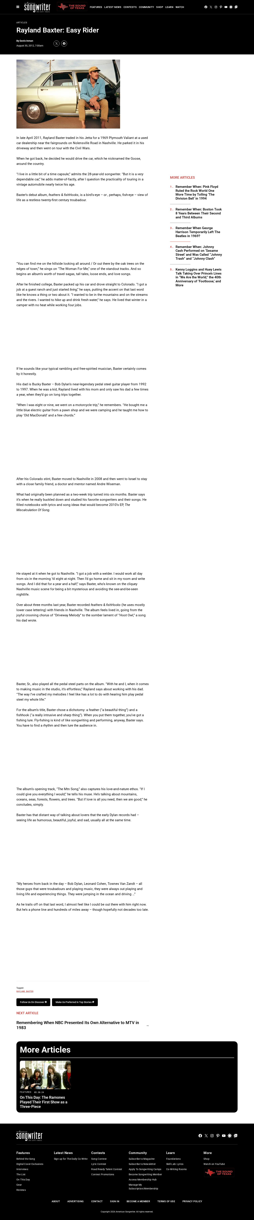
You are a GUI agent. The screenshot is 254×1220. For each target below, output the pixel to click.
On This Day (23, 1179)
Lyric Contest (98, 1164)
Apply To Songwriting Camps (145, 1169)
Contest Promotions (102, 1174)
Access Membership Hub (143, 1179)
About (56, 1201)
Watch (180, 7)
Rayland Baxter (24, 991)
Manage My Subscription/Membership (143, 1186)
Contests (130, 7)
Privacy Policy (192, 1201)
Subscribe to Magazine (142, 1158)
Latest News (112, 7)
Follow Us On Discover (32, 1002)
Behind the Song (25, 1158)
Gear (19, 1184)
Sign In (114, 1201)
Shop (159, 7)
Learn (169, 7)
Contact (97, 1201)
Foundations (173, 1158)
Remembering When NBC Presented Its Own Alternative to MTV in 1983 (77, 1025)
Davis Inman (26, 40)
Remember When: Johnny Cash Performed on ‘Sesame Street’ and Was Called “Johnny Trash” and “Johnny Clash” (199, 253)
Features (96, 7)
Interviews (22, 1169)
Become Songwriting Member (145, 1174)
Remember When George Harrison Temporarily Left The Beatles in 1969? (198, 232)
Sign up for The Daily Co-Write (71, 1158)
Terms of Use (166, 1201)
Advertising (75, 1201)
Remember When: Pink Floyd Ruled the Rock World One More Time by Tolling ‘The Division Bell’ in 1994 (197, 192)
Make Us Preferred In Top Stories (74, 1002)
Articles (21, 22)
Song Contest (99, 1158)
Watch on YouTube (214, 1164)
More (208, 1153)
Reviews (21, 1190)
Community (146, 7)
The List (20, 1174)
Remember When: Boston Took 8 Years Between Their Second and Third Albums (199, 213)
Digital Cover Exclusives (29, 1164)
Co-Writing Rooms (176, 1169)
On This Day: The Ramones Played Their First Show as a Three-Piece (43, 1102)
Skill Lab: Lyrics (175, 1164)
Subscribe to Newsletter (142, 1164)
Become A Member (138, 1201)
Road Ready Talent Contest (106, 1169)
